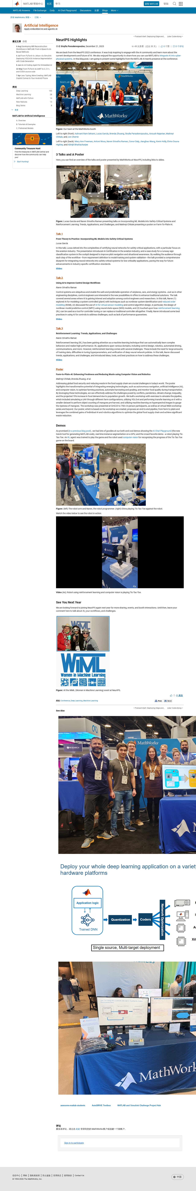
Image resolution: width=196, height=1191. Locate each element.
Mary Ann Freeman (84, 141)
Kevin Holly (161, 141)
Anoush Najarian (157, 133)
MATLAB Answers (21, 10)
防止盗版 (47, 1175)
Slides (59, 268)
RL (69, 437)
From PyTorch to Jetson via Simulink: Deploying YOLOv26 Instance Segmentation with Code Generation (34, 58)
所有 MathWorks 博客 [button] (19, 17)
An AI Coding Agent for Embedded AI (36, 65)
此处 (78, 1129)
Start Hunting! (23, 162)
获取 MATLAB (151, 4)
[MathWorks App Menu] (181, 4)
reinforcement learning (169, 308)
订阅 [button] (37, 17)
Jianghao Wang (147, 141)
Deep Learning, (77, 701)
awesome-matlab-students (72, 1105)
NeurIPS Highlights (71, 40)
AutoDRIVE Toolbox (101, 1105)
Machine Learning (34, 94)
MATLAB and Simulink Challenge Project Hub (139, 1105)
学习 (57, 3)
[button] (175, 3)
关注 (180, 695)
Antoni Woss (100, 141)
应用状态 (57, 1175)
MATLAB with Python (34, 98)
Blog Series (34, 105)
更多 (16, 110)
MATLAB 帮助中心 (33, 3)
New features (34, 102)
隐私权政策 (35, 1175)
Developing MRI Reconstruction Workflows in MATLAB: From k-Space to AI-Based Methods (33, 49)
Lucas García (102, 133)
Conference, (65, 701)
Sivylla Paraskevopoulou (136, 133)
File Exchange (39, 10)
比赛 (97, 10)
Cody (52, 10)
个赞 (166, 46)
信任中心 (16, 1175)
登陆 (167, 4)
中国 (178, 1177)
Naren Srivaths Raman (117, 141)
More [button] (113, 10)
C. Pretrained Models (24, 128)
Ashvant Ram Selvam (85, 133)
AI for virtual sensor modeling (109, 305)
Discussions (85, 10)
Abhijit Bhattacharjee (78, 144)
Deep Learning (34, 91)
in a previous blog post (79, 431)
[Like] (171, 695)
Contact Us (79, 1175)
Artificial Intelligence (41, 25)
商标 (25, 1175)
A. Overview (21, 121)
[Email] (167, 701)
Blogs (105, 10)
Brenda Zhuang (116, 133)
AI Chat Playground (67, 10)
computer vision (130, 437)
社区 (49, 3)
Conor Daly (134, 141)
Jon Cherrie (73, 137)
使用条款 (68, 1175)
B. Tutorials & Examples (26, 124)
